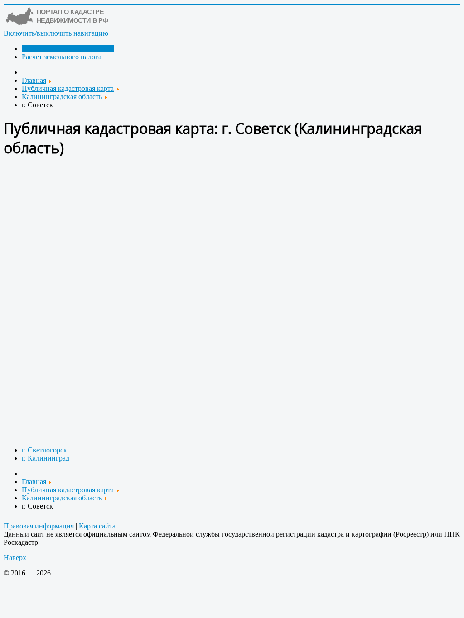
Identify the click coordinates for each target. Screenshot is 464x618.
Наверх (15, 557)
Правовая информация (39, 526)
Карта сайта (97, 526)
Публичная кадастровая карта (68, 48)
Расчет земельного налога (62, 57)
